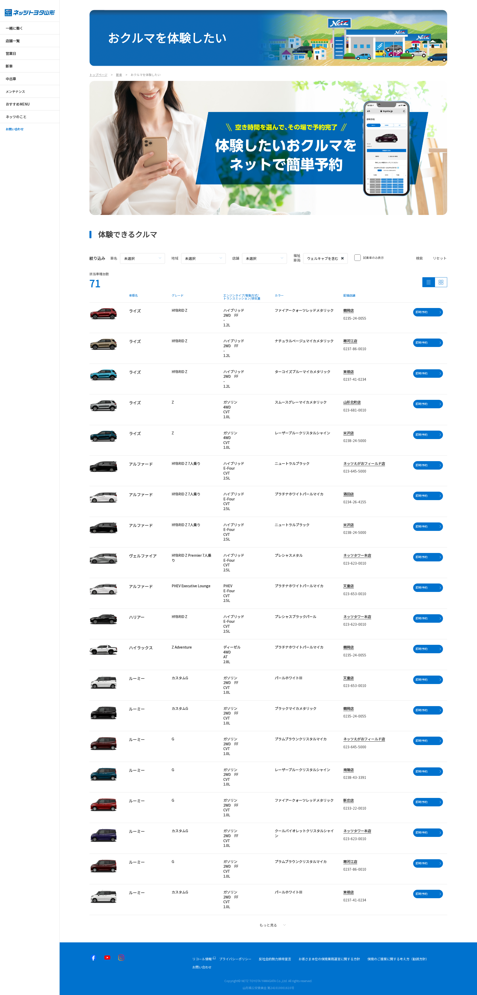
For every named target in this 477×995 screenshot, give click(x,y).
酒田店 (348, 493)
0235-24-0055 (354, 318)
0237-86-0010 (354, 348)
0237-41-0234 (354, 379)
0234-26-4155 (354, 501)
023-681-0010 (354, 410)
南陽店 (348, 769)
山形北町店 (352, 402)
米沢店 (348, 432)
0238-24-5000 (354, 440)
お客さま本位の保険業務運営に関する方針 (329, 959)
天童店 (348, 585)
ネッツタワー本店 (357, 555)
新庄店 (348, 800)
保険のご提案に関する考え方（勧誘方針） (398, 959)
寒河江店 (350, 340)
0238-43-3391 (354, 777)
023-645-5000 (354, 471)
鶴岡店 (348, 310)
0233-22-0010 (354, 808)
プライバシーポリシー (235, 959)
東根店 (348, 371)
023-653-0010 (354, 593)
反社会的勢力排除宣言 (275, 959)
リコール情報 (202, 959)
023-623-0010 (354, 563)
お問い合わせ (202, 967)
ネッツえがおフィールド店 (364, 463)
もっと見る (268, 925)
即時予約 (422, 312)
